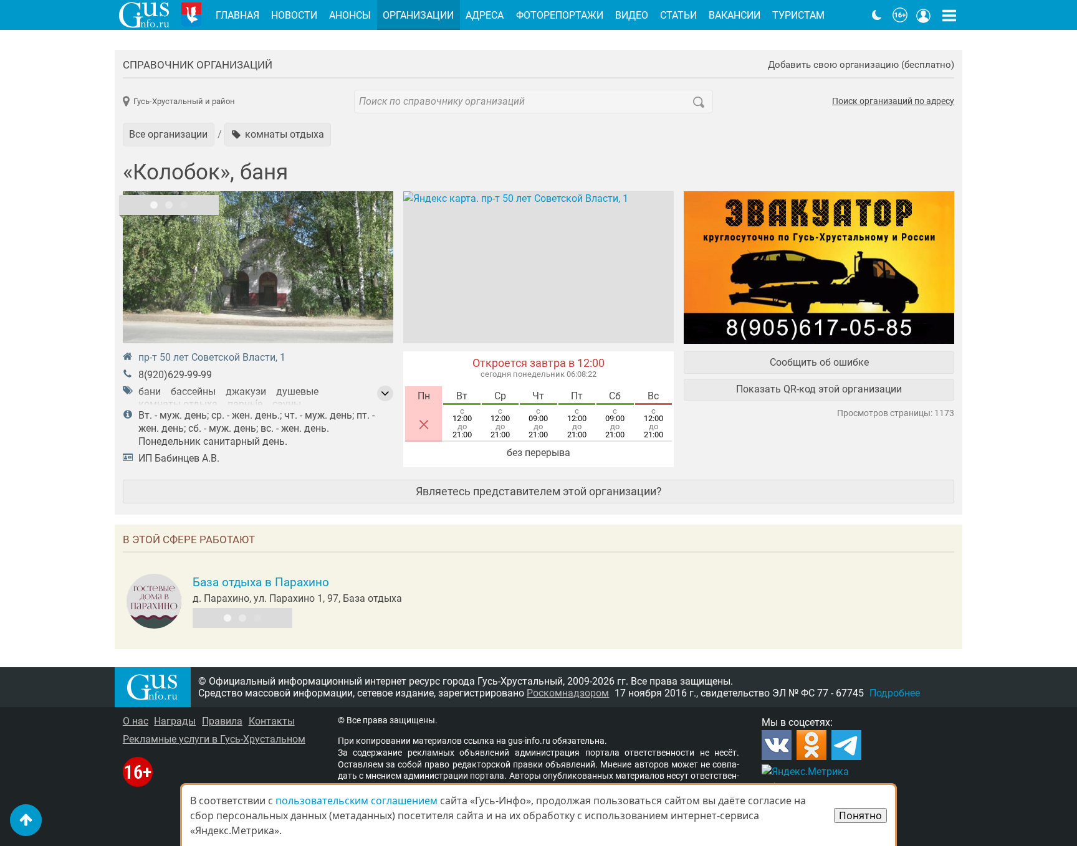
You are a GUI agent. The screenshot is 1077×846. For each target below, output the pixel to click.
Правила (222, 721)
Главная (237, 15)
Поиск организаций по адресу (893, 102)
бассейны (193, 391)
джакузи (246, 391)
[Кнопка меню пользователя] (924, 15)
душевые (297, 391)
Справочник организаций (197, 65)
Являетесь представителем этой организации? (539, 491)
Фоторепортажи (559, 15)
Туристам (798, 15)
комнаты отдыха (178, 404)
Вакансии (734, 15)
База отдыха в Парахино (261, 582)
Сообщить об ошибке (819, 362)
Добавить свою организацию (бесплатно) (861, 65)
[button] (277, 134)
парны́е (244, 404)
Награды (175, 721)
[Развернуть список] (385, 394)
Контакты (272, 721)
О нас (135, 721)
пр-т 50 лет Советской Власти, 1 (211, 357)
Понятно (860, 815)
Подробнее (894, 693)
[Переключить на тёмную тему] (876, 14)
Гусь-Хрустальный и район (184, 101)
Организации (418, 15)
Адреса (485, 15)
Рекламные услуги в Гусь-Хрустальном (214, 739)
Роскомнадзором (568, 693)
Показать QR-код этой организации (819, 389)
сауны (286, 404)
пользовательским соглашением (356, 800)
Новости (294, 15)
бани (149, 391)
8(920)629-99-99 (175, 375)
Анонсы (350, 15)
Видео (631, 15)
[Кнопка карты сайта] (949, 15)
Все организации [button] (168, 134)
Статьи (678, 15)
